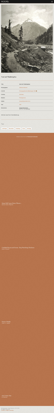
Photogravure (22, 97)
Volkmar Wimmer (23, 87)
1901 (20, 104)
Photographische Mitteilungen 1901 (27, 91)
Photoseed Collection (32, 136)
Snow (23, 128)
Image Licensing (9, 410)
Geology (29, 128)
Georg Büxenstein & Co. (24, 101)
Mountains (11, 128)
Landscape (4, 128)
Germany (21, 94)
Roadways (18, 128)
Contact (3, 410)
